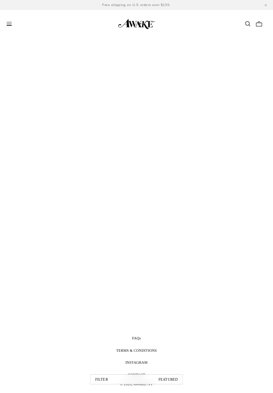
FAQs (136, 338)
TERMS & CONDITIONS (136, 351)
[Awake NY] (136, 23)
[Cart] (259, 23)
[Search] (247, 23)
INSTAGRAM (137, 363)
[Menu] (9, 23)
